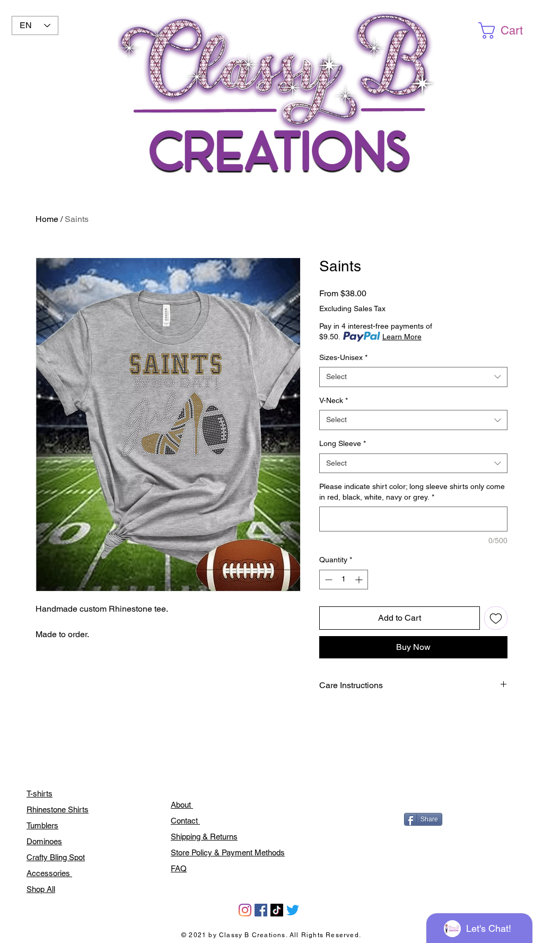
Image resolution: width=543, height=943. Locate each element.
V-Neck (333, 400)
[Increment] (359, 579)
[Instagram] (245, 910)
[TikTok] (276, 910)
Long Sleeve (342, 443)
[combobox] (413, 377)
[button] (509, 30)
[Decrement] (327, 579)
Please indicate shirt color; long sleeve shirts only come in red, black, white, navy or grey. (412, 491)
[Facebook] (261, 910)
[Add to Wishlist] (495, 618)
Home (47, 219)
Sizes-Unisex (343, 357)
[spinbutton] (343, 579)
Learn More (402, 336)
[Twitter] (292, 910)
